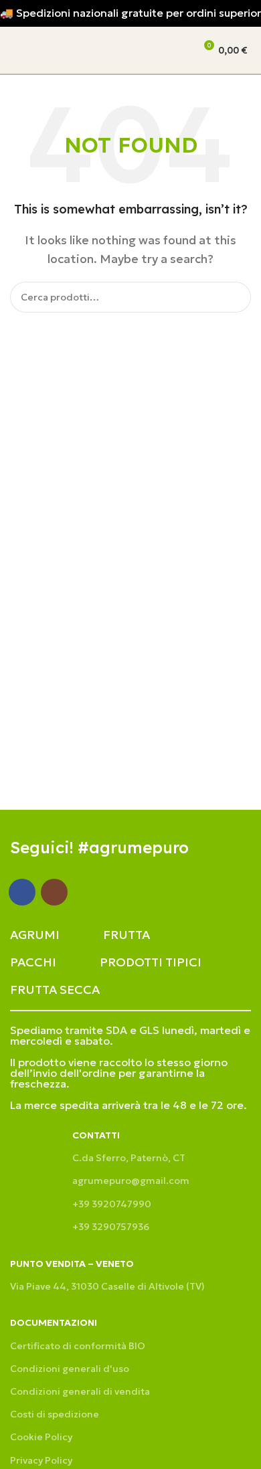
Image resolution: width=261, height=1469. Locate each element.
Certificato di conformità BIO (77, 1346)
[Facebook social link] (22, 892)
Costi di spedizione (54, 1414)
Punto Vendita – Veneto (72, 1264)
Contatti (96, 1135)
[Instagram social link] (54, 892)
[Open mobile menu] (15, 50)
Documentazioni (53, 1322)
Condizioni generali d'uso (69, 1369)
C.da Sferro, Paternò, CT (128, 1158)
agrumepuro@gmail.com (130, 1181)
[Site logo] (70, 49)
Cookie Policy (41, 1437)
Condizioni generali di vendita (80, 1391)
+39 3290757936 (110, 1227)
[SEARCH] (235, 297)
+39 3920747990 (111, 1204)
